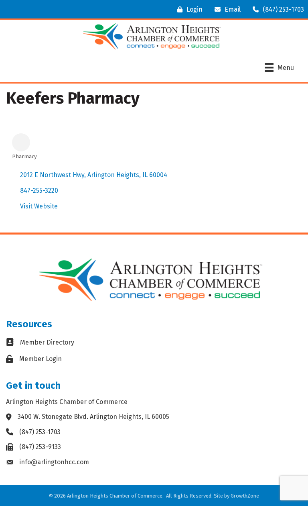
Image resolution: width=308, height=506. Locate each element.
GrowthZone (245, 496)
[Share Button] (21, 142)
